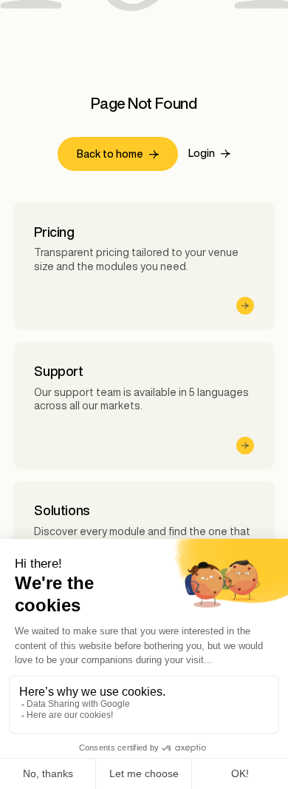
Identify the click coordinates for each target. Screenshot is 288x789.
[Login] (209, 154)
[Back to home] (118, 154)
